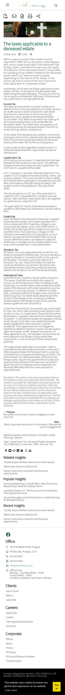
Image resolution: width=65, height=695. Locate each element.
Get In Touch (12, 591)
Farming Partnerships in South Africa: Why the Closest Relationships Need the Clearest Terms (31, 485)
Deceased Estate (36, 441)
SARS (35, 444)
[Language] (22, 16)
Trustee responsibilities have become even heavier (29, 462)
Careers (10, 617)
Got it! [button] (57, 687)
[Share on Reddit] (14, 450)
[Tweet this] (10, 450)
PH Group (11, 652)
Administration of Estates (35, 435)
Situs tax (43, 444)
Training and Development (19, 621)
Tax (51, 444)
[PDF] (6, 16)
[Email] (14, 16)
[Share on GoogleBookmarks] (26, 450)
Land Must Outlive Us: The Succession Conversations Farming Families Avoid (30, 492)
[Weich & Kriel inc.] (32, 4)
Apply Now (11, 613)
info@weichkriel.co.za (21, 565)
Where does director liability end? (20, 466)
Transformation (14, 661)
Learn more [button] (11, 690)
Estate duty (14, 444)
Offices (9, 639)
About (9, 643)
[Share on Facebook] (6, 450)
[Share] (38, 16)
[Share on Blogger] (22, 450)
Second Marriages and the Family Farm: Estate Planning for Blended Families (32, 499)
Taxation (18, 437)
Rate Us (10, 595)
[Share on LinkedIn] (18, 450)
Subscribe (11, 599)
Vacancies (11, 626)
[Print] (30, 16)
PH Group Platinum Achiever (20, 656)
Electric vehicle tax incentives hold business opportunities (26, 472)
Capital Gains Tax (18, 441)
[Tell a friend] (30, 450)
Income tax (26, 444)
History (9, 647)
